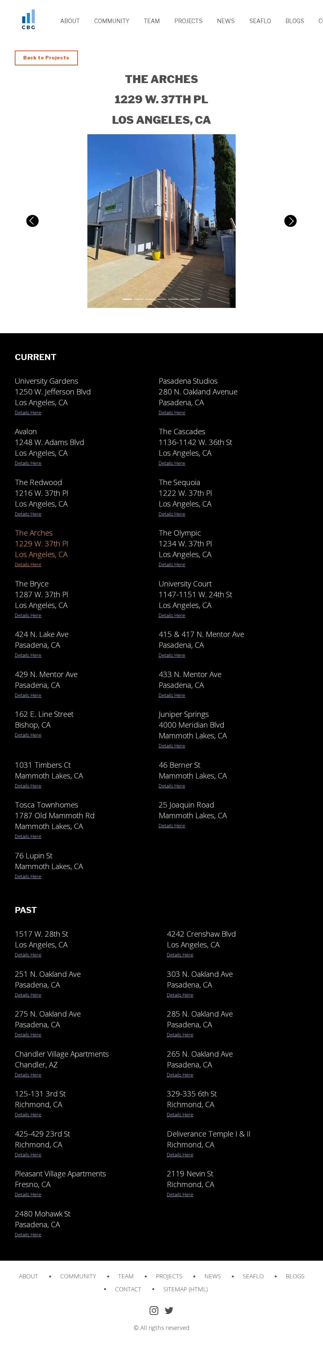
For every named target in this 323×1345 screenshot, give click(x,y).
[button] (32, 221)
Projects (188, 21)
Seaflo (260, 21)
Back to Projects (46, 58)
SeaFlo (253, 1276)
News (226, 21)
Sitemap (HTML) (185, 1289)
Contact (128, 1289)
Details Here (28, 412)
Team (152, 21)
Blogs (294, 21)
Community (111, 21)
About (70, 21)
